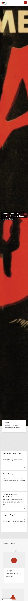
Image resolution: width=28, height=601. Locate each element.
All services (21, 445)
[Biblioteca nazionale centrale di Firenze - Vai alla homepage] (4, 3)
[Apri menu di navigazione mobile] (25, 2)
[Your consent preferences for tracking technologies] (6, 600)
